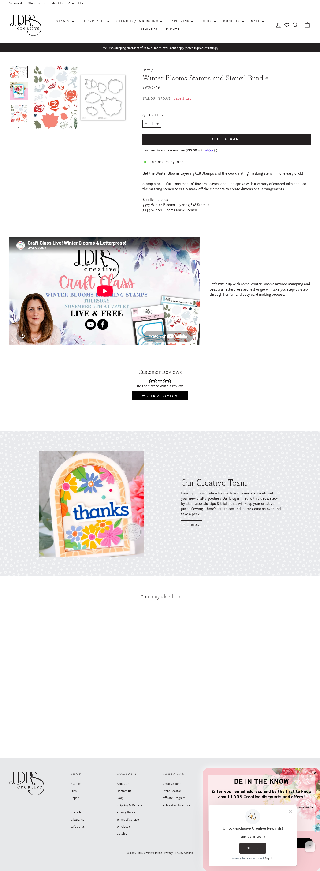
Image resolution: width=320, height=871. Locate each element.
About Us (57, 3)
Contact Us (76, 3)
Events (172, 29)
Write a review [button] (160, 396)
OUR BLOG (191, 525)
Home (146, 70)
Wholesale (16, 3)
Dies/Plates (93, 21)
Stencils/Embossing (137, 21)
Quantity (153, 115)
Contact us (124, 791)
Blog (120, 798)
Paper (75, 798)
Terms (158, 853)
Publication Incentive (176, 805)
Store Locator (37, 3)
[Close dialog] (315, 773)
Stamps (63, 21)
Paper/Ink (179, 21)
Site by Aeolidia (184, 853)
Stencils (76, 812)
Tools (206, 21)
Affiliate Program (174, 798)
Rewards (149, 29)
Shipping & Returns (129, 805)
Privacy (168, 853)
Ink (73, 805)
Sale (255, 21)
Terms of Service (128, 819)
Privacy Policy (126, 812)
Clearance (77, 819)
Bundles (232, 21)
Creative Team (172, 783)
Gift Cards (78, 826)
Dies (74, 791)
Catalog (122, 833)
